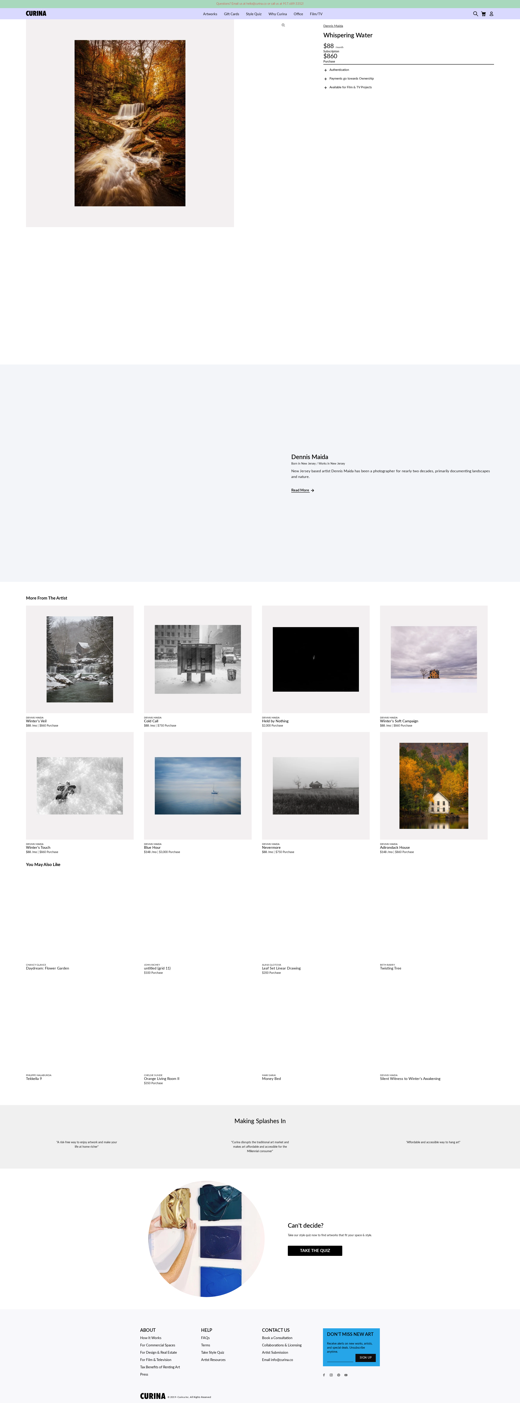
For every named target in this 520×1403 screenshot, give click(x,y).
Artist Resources (213, 1360)
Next (285, 123)
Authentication (339, 69)
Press (144, 1374)
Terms (205, 1345)
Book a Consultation (277, 1338)
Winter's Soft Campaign (399, 721)
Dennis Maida (333, 26)
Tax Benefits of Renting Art (160, 1367)
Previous (30, 123)
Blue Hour (152, 848)
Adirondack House (395, 848)
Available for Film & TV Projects (350, 87)
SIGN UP (366, 1357)
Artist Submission (275, 1352)
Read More (300, 490)
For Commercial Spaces (157, 1345)
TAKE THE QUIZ (315, 1251)
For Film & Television (155, 1360)
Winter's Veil (36, 721)
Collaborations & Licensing (282, 1345)
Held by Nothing (275, 721)
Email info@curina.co (277, 1360)
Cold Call (151, 721)
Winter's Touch (38, 848)
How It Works (150, 1338)
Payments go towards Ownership (351, 78)
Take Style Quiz (212, 1352)
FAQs (205, 1338)
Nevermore (271, 848)
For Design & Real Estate (158, 1352)
